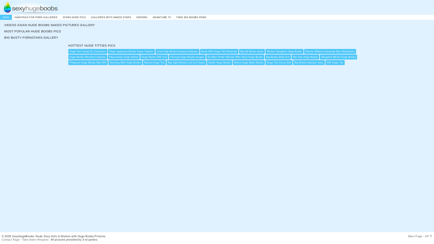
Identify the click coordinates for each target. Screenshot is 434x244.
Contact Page (10, 239)
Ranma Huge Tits (154, 62)
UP (427, 236)
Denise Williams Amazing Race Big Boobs (330, 51)
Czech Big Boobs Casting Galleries (177, 51)
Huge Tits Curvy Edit (279, 62)
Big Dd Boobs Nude (251, 51)
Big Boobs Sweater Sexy (308, 62)
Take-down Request (35, 239)
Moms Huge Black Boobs (249, 62)
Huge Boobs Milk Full (154, 57)
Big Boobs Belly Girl (278, 57)
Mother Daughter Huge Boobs (284, 51)
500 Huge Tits (335, 62)
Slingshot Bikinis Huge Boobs (338, 57)
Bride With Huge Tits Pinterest (219, 51)
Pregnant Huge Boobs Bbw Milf (88, 62)
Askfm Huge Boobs (219, 62)
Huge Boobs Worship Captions (88, 57)
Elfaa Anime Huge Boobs (123, 57)
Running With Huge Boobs (125, 62)
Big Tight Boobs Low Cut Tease (186, 62)
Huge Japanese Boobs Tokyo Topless (131, 51)
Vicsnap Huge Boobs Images (187, 57)
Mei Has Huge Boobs (305, 57)
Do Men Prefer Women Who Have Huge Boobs (235, 57)
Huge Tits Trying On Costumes (88, 51)
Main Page (415, 236)
